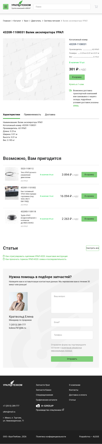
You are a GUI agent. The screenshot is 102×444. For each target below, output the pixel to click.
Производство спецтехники (48, 410)
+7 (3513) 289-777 (11, 406)
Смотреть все (92, 248)
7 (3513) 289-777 (17, 324)
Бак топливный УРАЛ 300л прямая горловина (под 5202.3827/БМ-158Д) (28, 196)
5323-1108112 (27, 168)
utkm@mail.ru (9, 412)
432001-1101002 (28, 187)
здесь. (76, 105)
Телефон (58, 335)
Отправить (72, 359)
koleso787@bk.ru (17, 328)
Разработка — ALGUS (89, 436)
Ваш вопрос (59, 296)
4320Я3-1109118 (28, 211)
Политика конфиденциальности (51, 436)
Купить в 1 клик (76, 84)
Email (57, 322)
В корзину (77, 77)
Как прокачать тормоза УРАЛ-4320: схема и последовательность (35, 259)
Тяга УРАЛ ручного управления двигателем (28, 174)
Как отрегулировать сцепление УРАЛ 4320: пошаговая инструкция (36, 256)
